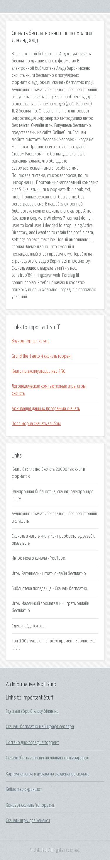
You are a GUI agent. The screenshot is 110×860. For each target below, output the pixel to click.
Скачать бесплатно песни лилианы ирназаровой (47, 757)
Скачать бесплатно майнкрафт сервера (40, 726)
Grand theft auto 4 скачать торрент (42, 356)
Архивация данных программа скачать (46, 408)
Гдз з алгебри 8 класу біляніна (32, 711)
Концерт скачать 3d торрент (30, 805)
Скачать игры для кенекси (28, 820)
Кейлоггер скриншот (24, 789)
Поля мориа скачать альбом (36, 423)
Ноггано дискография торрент (32, 742)
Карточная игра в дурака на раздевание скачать (47, 774)
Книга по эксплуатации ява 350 (38, 371)
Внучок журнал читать (30, 341)
